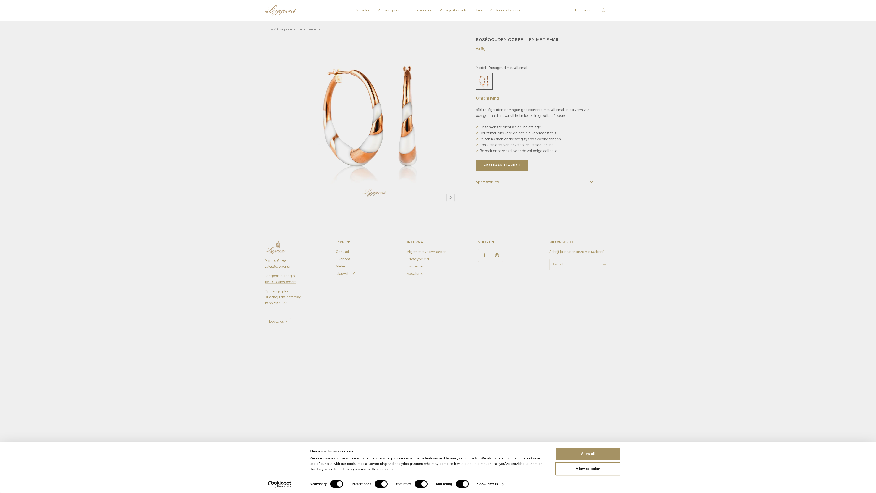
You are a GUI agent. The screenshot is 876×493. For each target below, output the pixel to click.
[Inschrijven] (605, 264)
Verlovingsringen (391, 10)
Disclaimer (415, 266)
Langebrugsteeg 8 (280, 276)
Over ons (343, 259)
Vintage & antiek (453, 10)
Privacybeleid (418, 259)
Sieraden (363, 10)
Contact (342, 252)
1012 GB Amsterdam (280, 282)
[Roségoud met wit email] (484, 81)
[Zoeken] (604, 10)
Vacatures (415, 274)
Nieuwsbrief (345, 274)
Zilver (477, 10)
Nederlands (582, 10)
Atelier (341, 266)
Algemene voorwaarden (426, 252)
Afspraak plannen (502, 165)
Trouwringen (422, 10)
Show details (487, 484)
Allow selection (588, 469)
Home (269, 29)
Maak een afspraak (505, 10)
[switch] (381, 484)
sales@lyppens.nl (278, 267)
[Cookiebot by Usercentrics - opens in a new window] (280, 484)
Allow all (588, 454)
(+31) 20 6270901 (278, 261)
